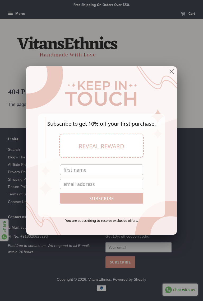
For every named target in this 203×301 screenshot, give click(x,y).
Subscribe (101, 198)
